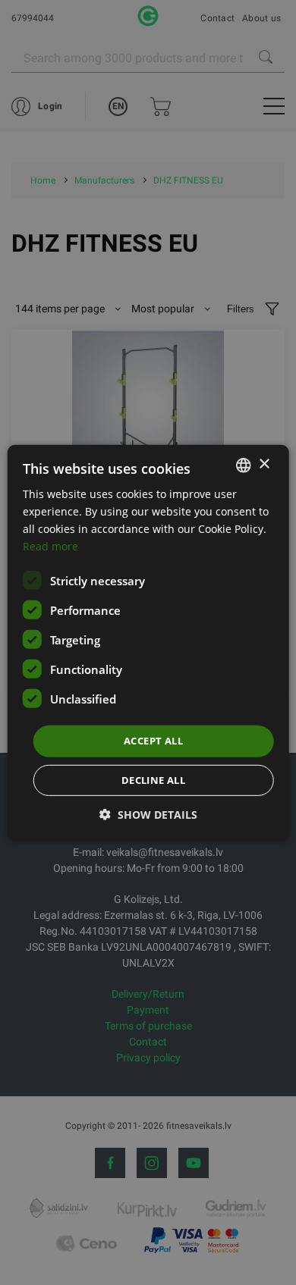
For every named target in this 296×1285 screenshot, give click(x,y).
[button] (148, 814)
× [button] (263, 464)
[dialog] (148, 642)
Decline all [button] (153, 780)
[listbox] (242, 464)
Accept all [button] (153, 740)
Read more (50, 546)
